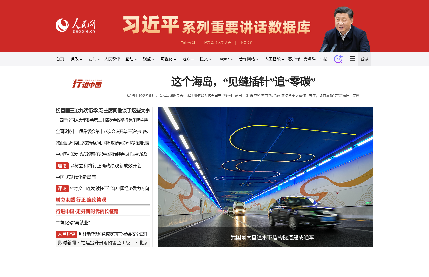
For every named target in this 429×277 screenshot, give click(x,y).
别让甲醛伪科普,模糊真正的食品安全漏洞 (112, 234)
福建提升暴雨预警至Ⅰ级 (105, 242)
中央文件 (246, 43)
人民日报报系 (72, 270)
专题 (356, 96)
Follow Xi (188, 43)
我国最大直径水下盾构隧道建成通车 (272, 237)
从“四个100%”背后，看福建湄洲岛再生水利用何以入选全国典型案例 (179, 96)
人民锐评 (112, 59)
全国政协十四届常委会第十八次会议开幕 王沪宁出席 (102, 131)
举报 (323, 59)
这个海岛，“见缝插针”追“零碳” (243, 82)
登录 (365, 59)
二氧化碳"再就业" (73, 222)
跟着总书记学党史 (217, 43)
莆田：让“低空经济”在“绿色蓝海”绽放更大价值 (270, 96)
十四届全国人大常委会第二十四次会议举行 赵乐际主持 (101, 120)
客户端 (294, 59)
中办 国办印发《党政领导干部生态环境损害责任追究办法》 (102, 154)
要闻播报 (186, 270)
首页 (60, 59)
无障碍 (310, 59)
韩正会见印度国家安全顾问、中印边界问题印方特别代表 (102, 143)
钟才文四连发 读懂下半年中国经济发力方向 (109, 188)
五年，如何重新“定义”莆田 (329, 96)
